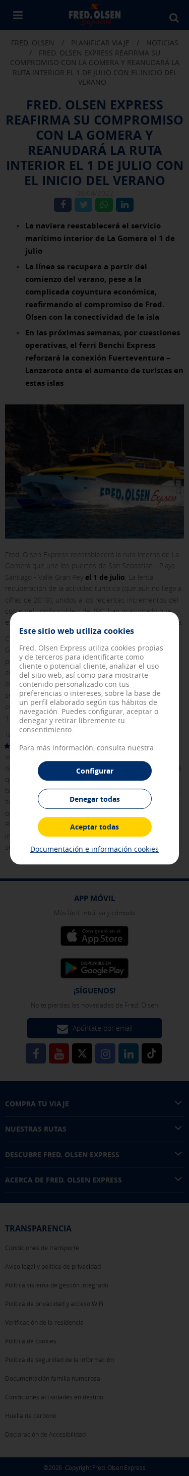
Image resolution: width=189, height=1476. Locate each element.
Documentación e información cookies (94, 849)
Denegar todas (95, 799)
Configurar (94, 771)
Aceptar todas (94, 827)
